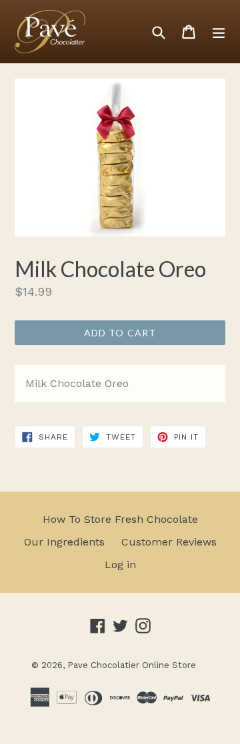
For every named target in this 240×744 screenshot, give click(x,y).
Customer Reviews (169, 542)
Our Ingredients (64, 542)
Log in (120, 564)
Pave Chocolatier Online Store (131, 665)
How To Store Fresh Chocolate (120, 519)
